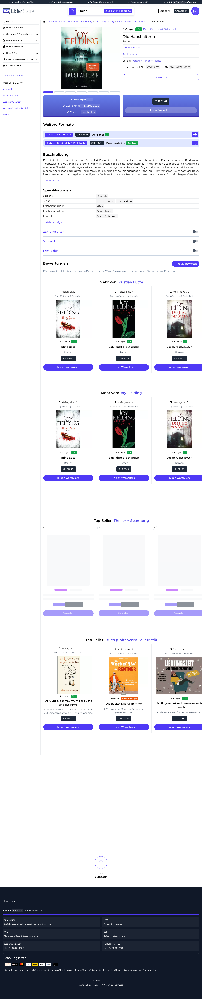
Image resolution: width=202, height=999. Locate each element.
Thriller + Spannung (104, 22)
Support (165, 10)
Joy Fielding (130, 53)
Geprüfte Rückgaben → (15, 75)
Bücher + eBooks (57, 22)
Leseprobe (161, 77)
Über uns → (11, 901)
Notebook (7, 89)
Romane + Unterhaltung (80, 22)
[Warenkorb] (195, 11)
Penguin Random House (146, 60)
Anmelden (181, 10)
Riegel (6, 114)
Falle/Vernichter (10, 95)
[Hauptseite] (35, 11)
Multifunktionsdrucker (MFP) (16, 108)
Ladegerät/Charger (12, 102)
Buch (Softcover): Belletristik (131, 22)
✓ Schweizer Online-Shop (22, 2)
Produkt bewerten (134, 47)
